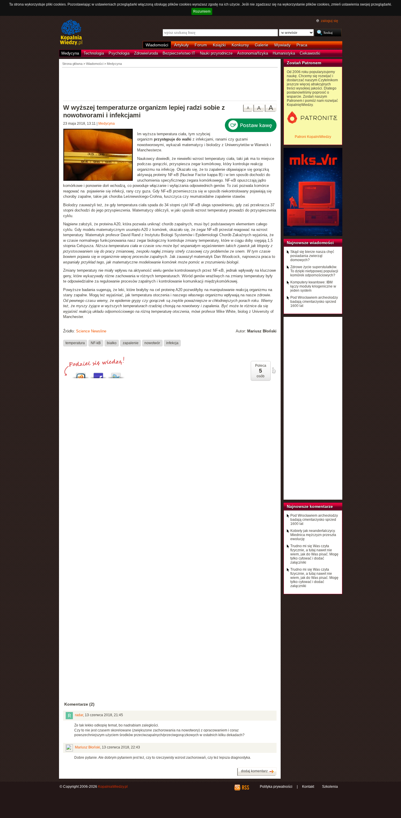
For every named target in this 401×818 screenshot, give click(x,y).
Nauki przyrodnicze (216, 53)
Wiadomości (157, 45)
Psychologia (119, 53)
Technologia (94, 53)
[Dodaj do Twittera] (116, 374)
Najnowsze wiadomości (310, 242)
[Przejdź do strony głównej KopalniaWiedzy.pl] (71, 33)
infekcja (172, 343)
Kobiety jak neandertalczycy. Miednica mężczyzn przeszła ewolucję (313, 535)
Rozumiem (201, 11)
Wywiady (282, 45)
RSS (245, 787)
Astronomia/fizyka (252, 53)
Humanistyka (284, 53)
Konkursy (240, 45)
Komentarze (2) (79, 704)
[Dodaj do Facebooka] (98, 374)
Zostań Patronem (304, 62)
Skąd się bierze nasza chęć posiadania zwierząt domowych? (312, 256)
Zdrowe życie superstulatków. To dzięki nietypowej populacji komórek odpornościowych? (314, 271)
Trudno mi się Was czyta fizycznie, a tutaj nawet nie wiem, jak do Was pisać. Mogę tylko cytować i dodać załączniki (314, 554)
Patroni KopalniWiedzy (313, 137)
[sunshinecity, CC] (100, 155)
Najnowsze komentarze (310, 506)
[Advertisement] (170, 83)
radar (79, 715)
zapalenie (131, 343)
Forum (201, 45)
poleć (273, 370)
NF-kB (96, 343)
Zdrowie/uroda (146, 53)
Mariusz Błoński (87, 747)
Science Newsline (91, 331)
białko (112, 343)
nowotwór (152, 343)
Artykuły (181, 45)
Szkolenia (330, 787)
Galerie (261, 45)
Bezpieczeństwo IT (179, 53)
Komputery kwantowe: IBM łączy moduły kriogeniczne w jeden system (313, 286)
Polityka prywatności (276, 787)
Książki (219, 45)
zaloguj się (329, 21)
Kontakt (308, 787)
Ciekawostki (310, 53)
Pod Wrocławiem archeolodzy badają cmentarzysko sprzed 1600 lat (314, 301)
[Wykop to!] (81, 374)
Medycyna (70, 53)
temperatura (75, 343)
